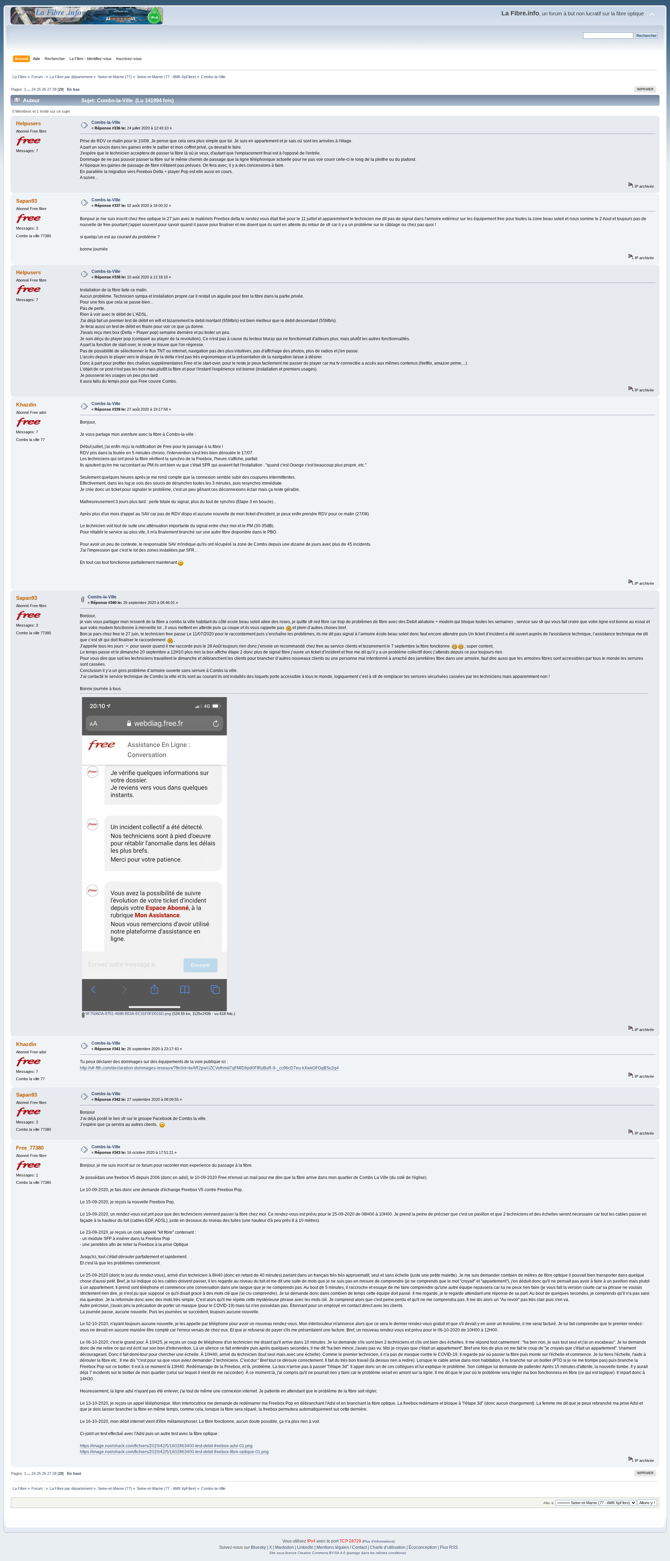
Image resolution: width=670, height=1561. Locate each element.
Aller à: (548, 1503)
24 (33, 89)
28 (54, 89)
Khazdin (26, 405)
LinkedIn (305, 1547)
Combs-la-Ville (105, 122)
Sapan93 (26, 201)
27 (49, 89)
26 (44, 89)
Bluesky (258, 1547)
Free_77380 (30, 1148)
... (29, 89)
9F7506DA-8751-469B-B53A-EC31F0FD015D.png (127, 1013)
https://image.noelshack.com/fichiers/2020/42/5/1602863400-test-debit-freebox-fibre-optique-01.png (174, 1451)
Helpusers (28, 123)
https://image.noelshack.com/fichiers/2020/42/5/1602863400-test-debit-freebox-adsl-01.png (166, 1445)
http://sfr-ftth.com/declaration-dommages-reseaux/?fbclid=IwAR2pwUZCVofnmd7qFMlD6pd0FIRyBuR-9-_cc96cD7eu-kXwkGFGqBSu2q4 (209, 1068)
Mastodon (284, 1547)
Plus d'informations (378, 1541)
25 (39, 89)
